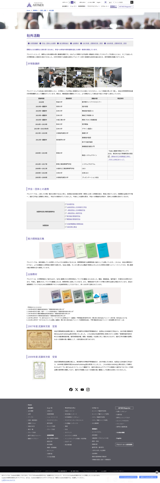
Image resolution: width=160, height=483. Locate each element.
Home (28, 10)
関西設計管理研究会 (73, 219)
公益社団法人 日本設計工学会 (77, 207)
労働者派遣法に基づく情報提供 (101, 460)
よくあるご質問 (91, 2)
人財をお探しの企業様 (98, 450)
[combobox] (122, 2)
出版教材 (76, 43)
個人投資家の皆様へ (53, 438)
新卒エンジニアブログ (123, 418)
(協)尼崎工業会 (72, 227)
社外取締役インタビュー (72, 417)
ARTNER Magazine (125, 6)
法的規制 (94, 453)
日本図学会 (70, 204)
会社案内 (65, 6)
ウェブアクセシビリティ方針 (90, 471)
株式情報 (49, 444)
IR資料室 (49, 454)
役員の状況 (31, 426)
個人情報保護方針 (62, 471)
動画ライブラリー (33, 439)
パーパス (30, 417)
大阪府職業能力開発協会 (75, 224)
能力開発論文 (64, 43)
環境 (66, 426)
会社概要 (30, 411)
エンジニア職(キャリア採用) (100, 414)
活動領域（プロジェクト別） (100, 438)
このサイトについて (50, 471)
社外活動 (51, 10)
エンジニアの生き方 (122, 421)
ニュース (73, 6)
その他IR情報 (51, 457)
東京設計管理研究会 (73, 216)
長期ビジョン (32, 423)
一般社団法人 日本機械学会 (76, 210)
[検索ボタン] (131, 2)
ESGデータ (68, 442)
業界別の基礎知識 (121, 427)
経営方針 (49, 441)
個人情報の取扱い (75, 471)
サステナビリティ (93, 6)
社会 (66, 429)
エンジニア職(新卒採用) (99, 411)
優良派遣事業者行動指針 (99, 457)
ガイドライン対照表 (71, 435)
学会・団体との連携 (49, 43)
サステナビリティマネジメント (74, 420)
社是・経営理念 (32, 420)
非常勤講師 (34, 43)
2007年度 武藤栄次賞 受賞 (93, 43)
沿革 (29, 414)
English (98, 2)
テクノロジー (120, 424)
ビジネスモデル (96, 432)
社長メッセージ (69, 411)
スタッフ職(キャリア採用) (100, 420)
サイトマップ (38, 471)
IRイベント (50, 451)
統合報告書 (68, 445)
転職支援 (94, 444)
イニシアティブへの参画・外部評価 (75, 439)
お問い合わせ (82, 2)
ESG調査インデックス (71, 423)
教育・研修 (43, 10)
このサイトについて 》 (8, 480)
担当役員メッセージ (71, 414)
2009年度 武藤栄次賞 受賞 (116, 43)
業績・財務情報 (51, 447)
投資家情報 (81, 6)
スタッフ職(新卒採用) (98, 417)
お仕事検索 (95, 423)
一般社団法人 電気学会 (74, 213)
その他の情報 (120, 432)
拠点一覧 (30, 429)
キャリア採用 (51, 426)
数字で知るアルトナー (34, 435)
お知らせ (49, 411)
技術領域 (94, 435)
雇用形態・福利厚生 (98, 447)
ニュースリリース (52, 417)
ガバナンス (68, 432)
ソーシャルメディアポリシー (117, 471)
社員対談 (119, 414)
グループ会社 (32, 432)
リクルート (104, 6)
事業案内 (113, 6)
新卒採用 (49, 423)
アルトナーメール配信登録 (124, 444)
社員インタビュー (121, 411)
